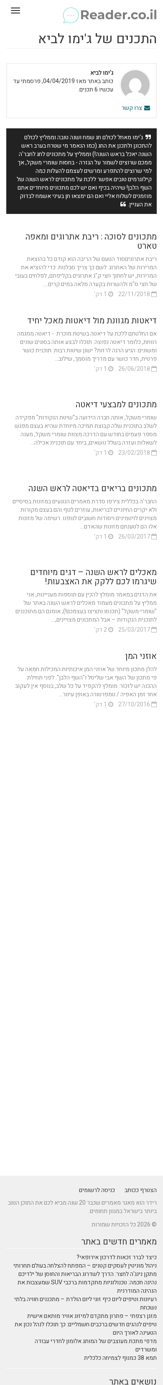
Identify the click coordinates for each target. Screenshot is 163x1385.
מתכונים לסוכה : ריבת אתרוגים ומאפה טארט (91, 241)
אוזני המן (141, 656)
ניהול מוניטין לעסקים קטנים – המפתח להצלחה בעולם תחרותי (85, 1265)
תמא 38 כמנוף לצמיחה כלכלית (120, 1358)
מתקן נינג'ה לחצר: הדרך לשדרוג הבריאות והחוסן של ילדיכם (87, 1274)
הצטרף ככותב (141, 1190)
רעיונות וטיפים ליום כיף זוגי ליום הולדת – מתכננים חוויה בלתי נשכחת (85, 1303)
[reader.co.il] (81, 10)
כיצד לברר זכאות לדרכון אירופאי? (116, 1257)
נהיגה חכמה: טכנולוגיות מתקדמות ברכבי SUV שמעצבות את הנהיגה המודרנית (87, 1286)
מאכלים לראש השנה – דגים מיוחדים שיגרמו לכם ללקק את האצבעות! (93, 577)
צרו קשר (132, 108)
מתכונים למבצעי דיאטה (116, 404)
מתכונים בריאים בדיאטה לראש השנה (92, 488)
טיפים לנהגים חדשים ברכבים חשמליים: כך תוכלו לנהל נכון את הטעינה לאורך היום (86, 1328)
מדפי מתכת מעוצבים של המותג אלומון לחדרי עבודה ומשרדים (96, 1345)
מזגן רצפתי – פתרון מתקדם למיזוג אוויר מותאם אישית (92, 1316)
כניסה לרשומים (97, 1190)
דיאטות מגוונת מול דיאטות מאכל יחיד (92, 321)
